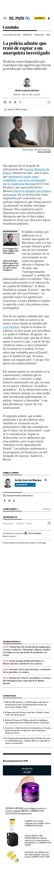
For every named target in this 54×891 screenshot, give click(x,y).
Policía (29, 523)
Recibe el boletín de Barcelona (20, 495)
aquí (44, 543)
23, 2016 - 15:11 (31, 95)
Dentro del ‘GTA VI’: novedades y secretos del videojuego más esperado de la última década (27, 681)
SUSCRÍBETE (39, 18)
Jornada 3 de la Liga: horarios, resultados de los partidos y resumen (27, 670)
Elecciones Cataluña (11, 35)
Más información (9, 536)
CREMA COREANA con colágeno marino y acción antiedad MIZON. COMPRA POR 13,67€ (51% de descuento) (26, 811)
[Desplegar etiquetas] (49, 523)
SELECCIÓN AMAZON (27, 770)
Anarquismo (8, 523)
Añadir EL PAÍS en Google (17, 109)
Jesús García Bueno (27, 90)
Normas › (47, 509)
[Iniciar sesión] (49, 18)
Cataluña (11, 27)
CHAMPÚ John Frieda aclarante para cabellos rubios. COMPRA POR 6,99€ (38, 823)
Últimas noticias (11, 642)
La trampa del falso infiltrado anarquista (11, 251)
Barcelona (39, 35)
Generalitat (27, 35)
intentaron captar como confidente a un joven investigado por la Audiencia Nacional (24, 180)
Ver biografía (22, 485)
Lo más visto (9, 696)
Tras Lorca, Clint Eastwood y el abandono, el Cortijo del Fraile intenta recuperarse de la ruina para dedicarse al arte (28, 730)
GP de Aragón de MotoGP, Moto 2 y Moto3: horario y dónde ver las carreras (23, 662)
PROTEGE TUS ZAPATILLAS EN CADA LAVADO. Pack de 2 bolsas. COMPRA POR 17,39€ (37, 854)
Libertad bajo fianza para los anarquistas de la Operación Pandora (11, 265)
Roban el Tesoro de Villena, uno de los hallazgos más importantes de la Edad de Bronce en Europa (27, 721)
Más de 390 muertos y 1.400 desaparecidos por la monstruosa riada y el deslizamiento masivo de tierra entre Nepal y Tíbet (27, 704)
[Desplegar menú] (5, 18)
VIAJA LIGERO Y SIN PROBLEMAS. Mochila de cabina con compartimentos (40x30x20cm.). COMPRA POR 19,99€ (38, 840)
